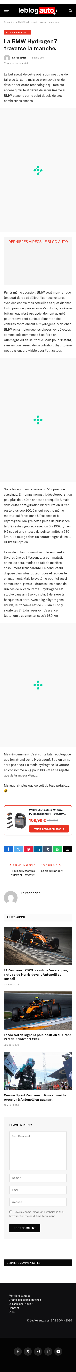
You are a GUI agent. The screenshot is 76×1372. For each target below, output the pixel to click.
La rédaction (19, 57)
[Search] (70, 10)
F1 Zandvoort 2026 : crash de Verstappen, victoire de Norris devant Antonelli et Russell (36, 974)
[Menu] (6, 10)
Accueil (8, 22)
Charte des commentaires (25, 1299)
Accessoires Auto (17, 32)
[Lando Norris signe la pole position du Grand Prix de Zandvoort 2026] (38, 1010)
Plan (12, 1312)
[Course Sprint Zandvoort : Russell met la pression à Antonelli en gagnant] (38, 1071)
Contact (14, 1308)
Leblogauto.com (40, 1320)
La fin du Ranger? (52, 870)
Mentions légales (19, 1295)
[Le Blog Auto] (38, 10)
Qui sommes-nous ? (21, 1303)
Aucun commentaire (18, 63)
